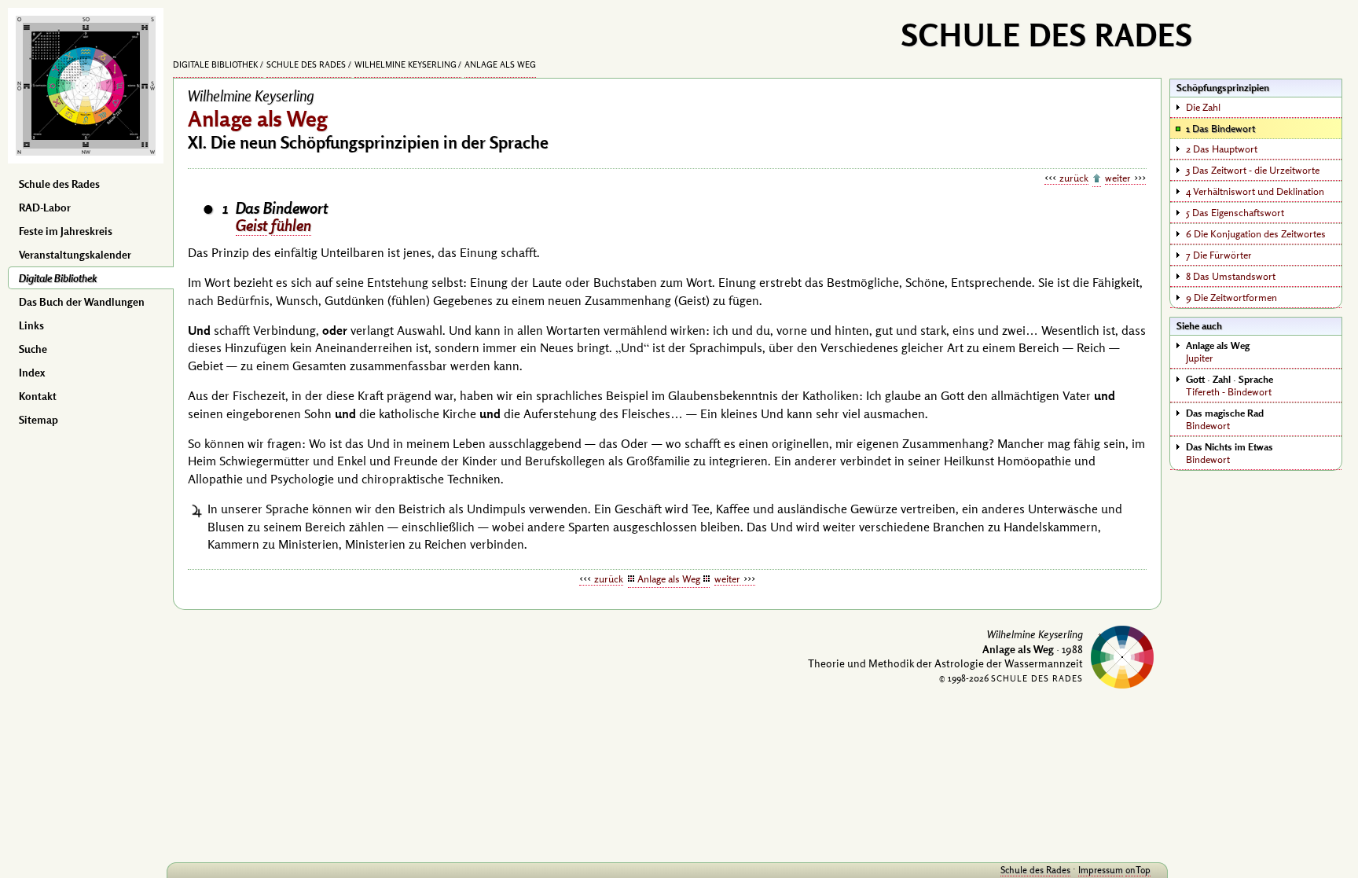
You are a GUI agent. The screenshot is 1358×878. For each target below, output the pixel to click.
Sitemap (38, 419)
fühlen (291, 225)
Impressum (1100, 870)
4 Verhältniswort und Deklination (1255, 191)
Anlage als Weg (500, 64)
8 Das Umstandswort (1230, 276)
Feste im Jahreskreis (65, 231)
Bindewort (1225, 419)
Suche (33, 349)
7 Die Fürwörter (1219, 254)
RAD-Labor (45, 207)
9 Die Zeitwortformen (1231, 297)
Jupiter (1218, 351)
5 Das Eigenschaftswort (1235, 212)
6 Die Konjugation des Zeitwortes (1256, 233)
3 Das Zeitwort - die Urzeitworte (1252, 169)
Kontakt (38, 396)
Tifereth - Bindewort (1229, 385)
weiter (1118, 177)
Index (32, 372)
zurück (1073, 177)
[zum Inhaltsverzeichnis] (1096, 179)
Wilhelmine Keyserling (405, 64)
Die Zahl (1203, 107)
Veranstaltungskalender (75, 254)
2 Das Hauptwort (1221, 148)
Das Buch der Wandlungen (82, 302)
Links (31, 325)
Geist (251, 225)
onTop (1138, 870)
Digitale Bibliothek (58, 278)
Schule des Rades (59, 184)
